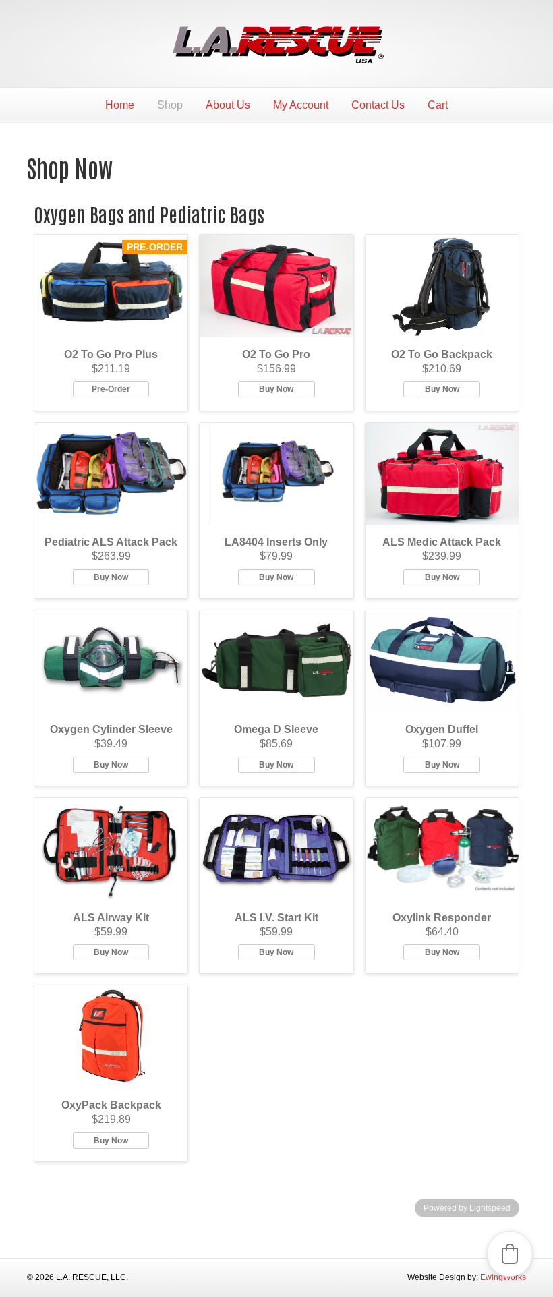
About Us (228, 105)
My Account (300, 105)
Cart (438, 105)
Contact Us (378, 105)
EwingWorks (503, 1277)
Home (119, 105)
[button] (510, 1254)
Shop (170, 105)
